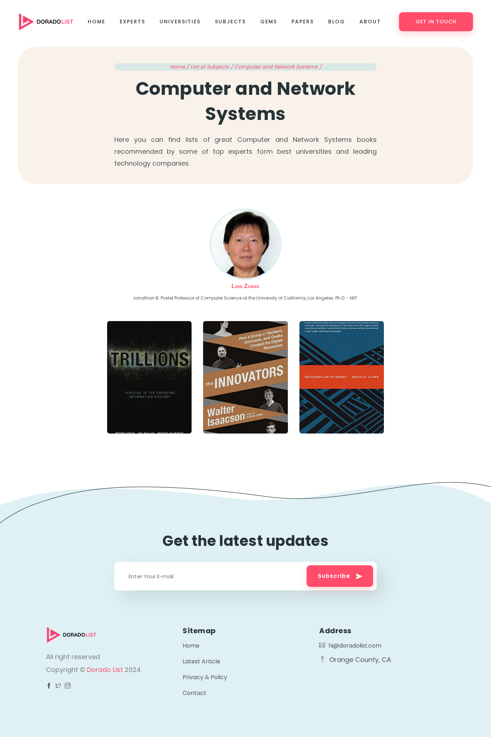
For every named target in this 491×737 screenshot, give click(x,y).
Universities (180, 21)
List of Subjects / (212, 66)
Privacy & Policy (205, 677)
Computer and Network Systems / (278, 66)
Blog (336, 21)
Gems (268, 21)
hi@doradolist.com (355, 645)
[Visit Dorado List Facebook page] (49, 686)
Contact (194, 693)
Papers (303, 21)
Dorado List (106, 669)
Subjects (230, 21)
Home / (180, 66)
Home (96, 21)
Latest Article (201, 661)
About (370, 21)
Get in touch (436, 21)
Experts (132, 21)
